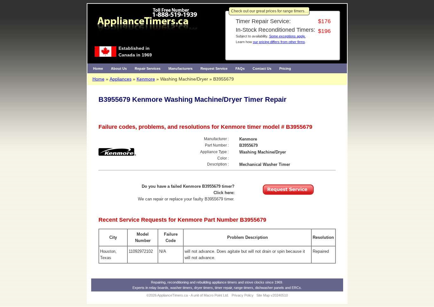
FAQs (240, 68)
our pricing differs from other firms (279, 42)
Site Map (263, 295)
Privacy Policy (243, 295)
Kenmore (146, 79)
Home (98, 68)
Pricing (285, 68)
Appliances (121, 79)
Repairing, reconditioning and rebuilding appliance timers (194, 282)
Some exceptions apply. (287, 36)
